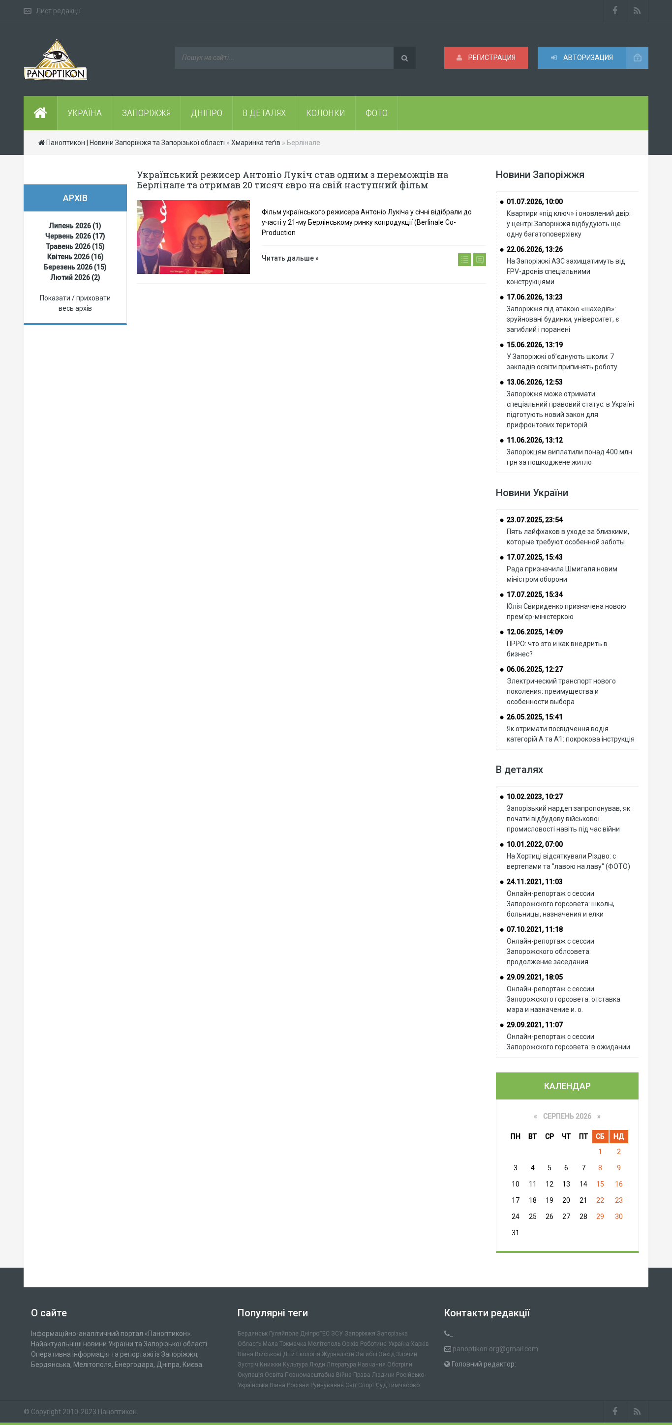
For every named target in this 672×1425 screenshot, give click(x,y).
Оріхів (350, 1343)
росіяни (298, 1385)
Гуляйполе (284, 1333)
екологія (308, 1354)
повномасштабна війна (318, 1374)
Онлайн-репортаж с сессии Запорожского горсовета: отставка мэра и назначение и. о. (563, 999)
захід (387, 1354)
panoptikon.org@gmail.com (495, 1349)
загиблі (366, 1354)
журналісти (338, 1354)
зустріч (248, 1364)
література (341, 1364)
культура (295, 1364)
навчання (372, 1364)
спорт (366, 1385)
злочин (406, 1354)
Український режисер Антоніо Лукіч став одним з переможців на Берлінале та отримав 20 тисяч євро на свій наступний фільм (292, 180)
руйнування (327, 1385)
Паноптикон (117, 1412)
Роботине (373, 1343)
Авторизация (587, 57)
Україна (398, 1343)
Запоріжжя (359, 1333)
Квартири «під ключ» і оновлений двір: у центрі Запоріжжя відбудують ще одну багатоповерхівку (569, 223)
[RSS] (637, 11)
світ (351, 1385)
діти (289, 1354)
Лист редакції (58, 11)
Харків (420, 1343)
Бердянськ (253, 1333)
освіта (274, 1374)
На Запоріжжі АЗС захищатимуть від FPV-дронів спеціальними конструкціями (566, 271)
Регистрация (491, 57)
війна (245, 1354)
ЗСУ (337, 1333)
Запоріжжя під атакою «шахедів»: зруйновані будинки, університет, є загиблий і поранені (563, 319)
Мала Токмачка (284, 1343)
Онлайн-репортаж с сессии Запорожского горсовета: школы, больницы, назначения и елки (560, 904)
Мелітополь (324, 1343)
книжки (270, 1364)
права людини (374, 1374)
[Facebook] (615, 11)
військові (268, 1354)
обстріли (399, 1364)
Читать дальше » (290, 258)
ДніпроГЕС (315, 1333)
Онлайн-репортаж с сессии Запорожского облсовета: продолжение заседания (550, 951)
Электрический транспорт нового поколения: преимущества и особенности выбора (561, 691)
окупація (250, 1374)
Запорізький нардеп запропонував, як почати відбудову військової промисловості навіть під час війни (568, 818)
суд (381, 1385)
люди (317, 1364)
